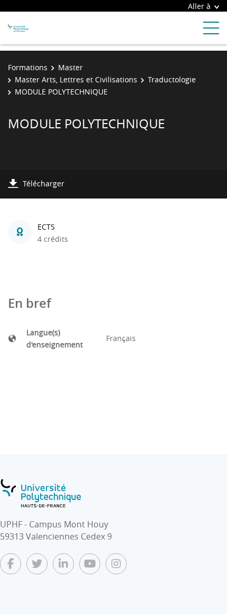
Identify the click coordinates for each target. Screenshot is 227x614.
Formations (28, 67)
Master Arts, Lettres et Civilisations (76, 79)
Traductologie (172, 79)
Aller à (199, 6)
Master (70, 67)
